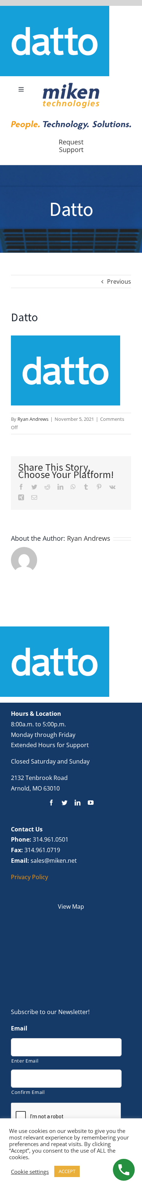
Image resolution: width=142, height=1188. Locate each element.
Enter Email (24, 1060)
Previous (119, 281)
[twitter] (64, 802)
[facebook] (51, 802)
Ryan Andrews (32, 419)
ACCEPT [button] (67, 1171)
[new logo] (71, 85)
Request (71, 141)
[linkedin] (77, 802)
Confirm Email (28, 1092)
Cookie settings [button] (30, 1171)
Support (71, 149)
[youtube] (91, 802)
